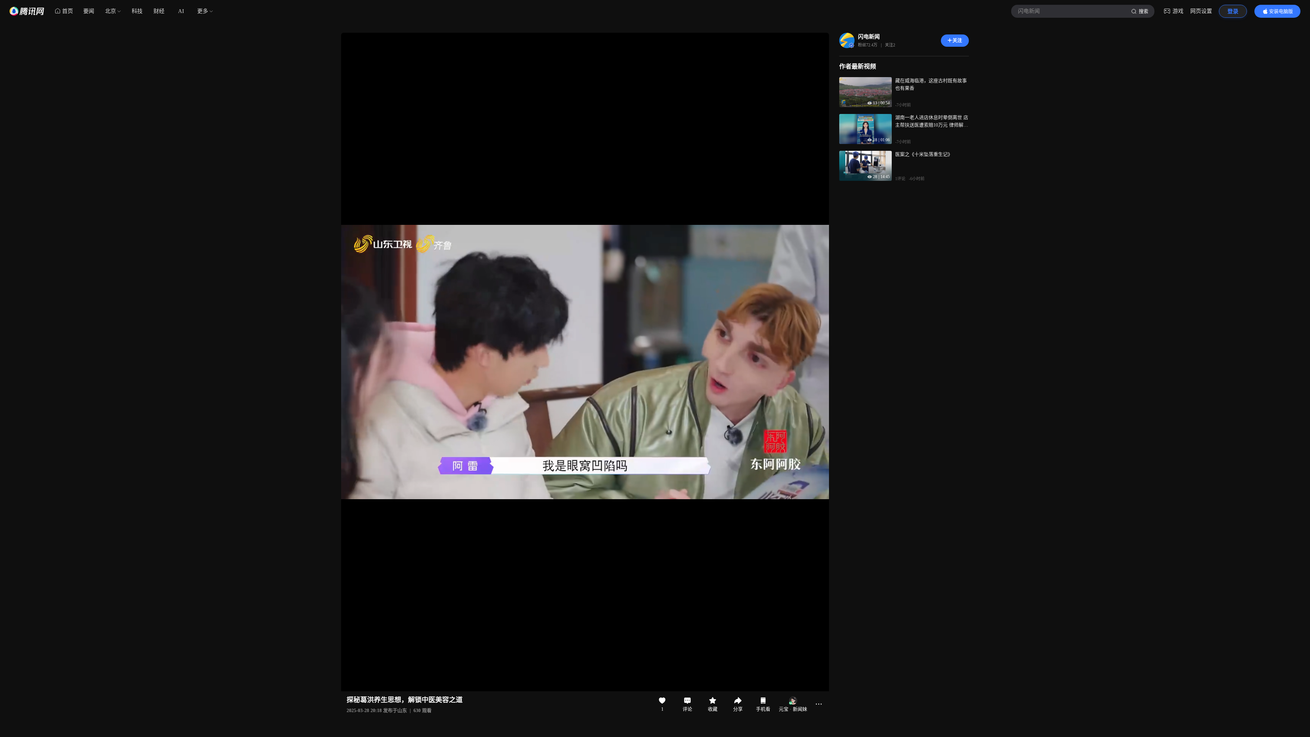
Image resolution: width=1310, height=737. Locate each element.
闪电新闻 (869, 37)
